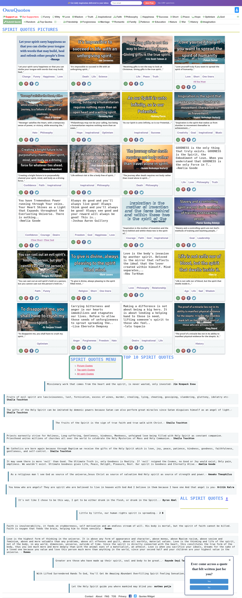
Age (186, 291)
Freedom (80, 235)
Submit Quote (13, 21)
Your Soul (49, 240)
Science (103, 76)
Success (163, 16)
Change (26, 76)
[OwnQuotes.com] (18, 8)
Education (160, 21)
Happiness (148, 16)
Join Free (149, 3)
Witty (57, 16)
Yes (209, 581)
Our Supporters (30, 16)
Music (219, 132)
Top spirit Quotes (86, 369)
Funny (46, 16)
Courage (45, 235)
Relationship (159, 287)
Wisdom (78, 16)
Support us (12, 16)
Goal (193, 132)
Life (94, 76)
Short (175, 16)
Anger (76, 340)
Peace (186, 16)
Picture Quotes (85, 365)
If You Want (200, 82)
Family (132, 21)
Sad (201, 291)
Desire (56, 235)
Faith (119, 16)
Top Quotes (46, 21)
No (209, 587)
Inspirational (104, 16)
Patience (145, 21)
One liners (208, 76)
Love (67, 16)
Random (30, 21)
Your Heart (37, 240)
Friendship (72, 21)
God (222, 16)
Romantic (119, 21)
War (184, 21)
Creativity (182, 132)
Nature (173, 21)
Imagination (209, 21)
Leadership (203, 238)
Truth (90, 16)
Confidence (30, 185)
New (59, 21)
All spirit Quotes (85, 374)
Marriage (105, 21)
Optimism (210, 16)
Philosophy (132, 16)
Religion (83, 291)
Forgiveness (89, 21)
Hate (34, 132)
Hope (198, 16)
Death (85, 76)
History (194, 21)
